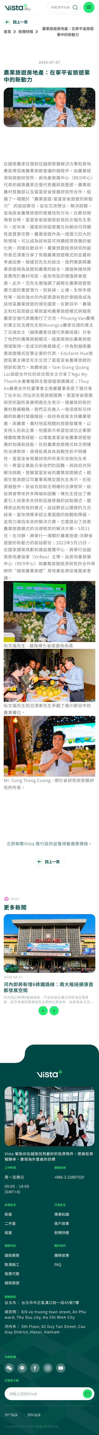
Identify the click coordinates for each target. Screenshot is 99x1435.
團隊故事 (61, 1255)
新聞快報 (25, 31)
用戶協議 (11, 1415)
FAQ (57, 1264)
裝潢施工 (12, 1264)
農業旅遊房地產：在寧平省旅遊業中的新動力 (68, 31)
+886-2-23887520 (69, 1177)
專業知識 (61, 1214)
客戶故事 (61, 1223)
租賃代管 (12, 1273)
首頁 (7, 31)
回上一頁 (20, 22)
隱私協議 (34, 1415)
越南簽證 (12, 1282)
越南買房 (12, 1255)
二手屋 (10, 1223)
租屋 (8, 1232)
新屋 (8, 1214)
